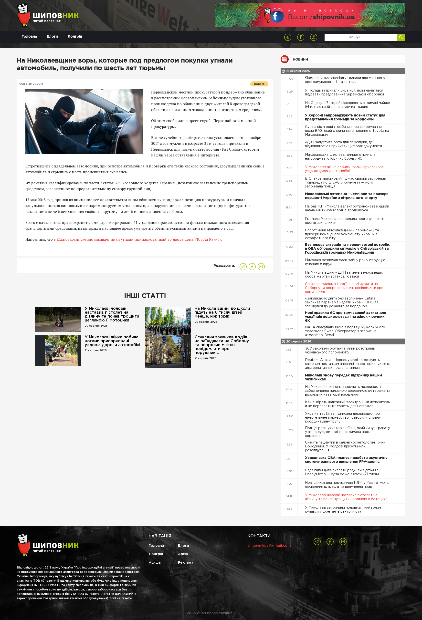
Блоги (52, 36)
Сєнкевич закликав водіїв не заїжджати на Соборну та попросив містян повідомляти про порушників (222, 345)
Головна (29, 36)
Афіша (155, 562)
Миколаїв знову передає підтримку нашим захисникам (343, 377)
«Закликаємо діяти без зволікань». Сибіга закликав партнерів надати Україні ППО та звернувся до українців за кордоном (342, 302)
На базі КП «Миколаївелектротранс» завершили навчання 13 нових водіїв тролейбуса (347, 208)
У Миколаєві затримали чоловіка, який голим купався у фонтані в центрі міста (343, 509)
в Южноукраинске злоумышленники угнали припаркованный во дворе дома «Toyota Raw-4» (137, 239)
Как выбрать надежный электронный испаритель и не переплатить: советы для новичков (347, 404)
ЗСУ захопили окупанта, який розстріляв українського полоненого (340, 350)
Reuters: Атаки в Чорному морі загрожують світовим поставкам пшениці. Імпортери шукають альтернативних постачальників (347, 364)
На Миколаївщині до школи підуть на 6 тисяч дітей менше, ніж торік (222, 312)
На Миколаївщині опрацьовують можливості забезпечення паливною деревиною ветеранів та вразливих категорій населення (347, 390)
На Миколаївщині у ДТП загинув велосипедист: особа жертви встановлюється (345, 274)
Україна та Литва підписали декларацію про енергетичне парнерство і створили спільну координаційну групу (343, 417)
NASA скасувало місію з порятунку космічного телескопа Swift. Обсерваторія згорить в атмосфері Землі (345, 331)
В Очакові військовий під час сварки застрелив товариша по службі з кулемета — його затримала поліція (345, 182)
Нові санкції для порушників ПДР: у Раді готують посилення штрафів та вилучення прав (347, 484)
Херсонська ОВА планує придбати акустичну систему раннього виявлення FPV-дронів (346, 459)
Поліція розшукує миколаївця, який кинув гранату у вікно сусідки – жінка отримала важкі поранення (347, 432)
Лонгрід (75, 36)
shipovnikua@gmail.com (269, 545)
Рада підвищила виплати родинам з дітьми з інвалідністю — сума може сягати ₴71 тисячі (342, 472)
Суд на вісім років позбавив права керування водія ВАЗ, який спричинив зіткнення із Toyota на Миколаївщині (347, 130)
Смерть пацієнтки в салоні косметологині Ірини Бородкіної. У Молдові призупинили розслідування (345, 446)
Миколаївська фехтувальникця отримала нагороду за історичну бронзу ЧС (340, 156)
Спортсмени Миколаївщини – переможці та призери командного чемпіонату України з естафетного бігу (342, 234)
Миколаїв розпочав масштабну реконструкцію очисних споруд (345, 262)
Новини (300, 59)
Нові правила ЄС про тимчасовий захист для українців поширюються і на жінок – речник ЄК (345, 316)
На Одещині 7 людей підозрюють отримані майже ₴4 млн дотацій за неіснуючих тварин (347, 105)
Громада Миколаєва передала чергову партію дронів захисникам (344, 220)
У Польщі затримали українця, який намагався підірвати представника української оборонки (345, 92)
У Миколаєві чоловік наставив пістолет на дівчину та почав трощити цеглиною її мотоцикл (112, 314)
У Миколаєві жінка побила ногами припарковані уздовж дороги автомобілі (112, 341)
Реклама (185, 562)
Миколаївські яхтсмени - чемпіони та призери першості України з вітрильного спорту (347, 196)
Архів (183, 554)
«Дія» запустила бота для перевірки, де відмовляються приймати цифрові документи (344, 144)
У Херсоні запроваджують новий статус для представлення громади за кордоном (345, 117)
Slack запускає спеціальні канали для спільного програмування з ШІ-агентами (345, 80)
